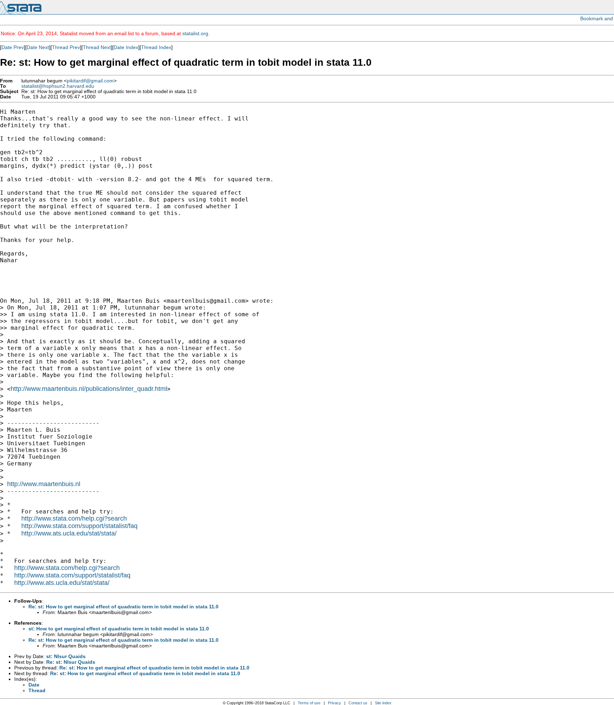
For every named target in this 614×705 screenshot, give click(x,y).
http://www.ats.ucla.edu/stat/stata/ (69, 533)
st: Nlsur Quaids (66, 656)
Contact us (358, 703)
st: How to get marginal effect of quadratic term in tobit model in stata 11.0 (118, 628)
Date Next (38, 47)
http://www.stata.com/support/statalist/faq (79, 525)
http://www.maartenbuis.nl (43, 484)
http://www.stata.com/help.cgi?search (74, 518)
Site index (383, 703)
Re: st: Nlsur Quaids (70, 662)
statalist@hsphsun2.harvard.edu (57, 86)
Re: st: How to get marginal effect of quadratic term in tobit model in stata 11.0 (123, 606)
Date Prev (12, 47)
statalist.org (195, 33)
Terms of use (309, 703)
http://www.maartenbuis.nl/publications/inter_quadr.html (89, 388)
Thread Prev (66, 47)
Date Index (126, 47)
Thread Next (97, 47)
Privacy (334, 703)
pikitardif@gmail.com (90, 81)
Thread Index (156, 47)
